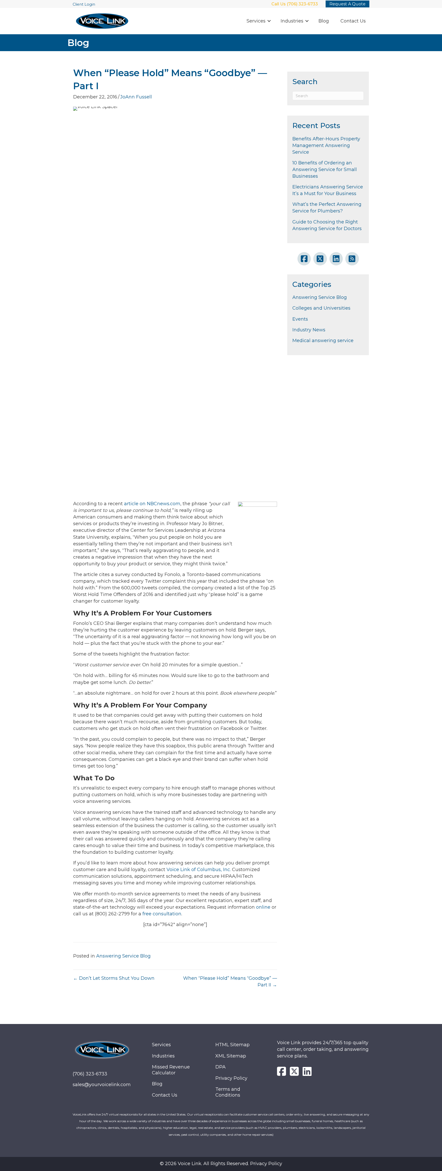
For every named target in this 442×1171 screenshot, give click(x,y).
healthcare (342, 1121)
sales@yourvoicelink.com (102, 1084)
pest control (190, 1134)
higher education (175, 1128)
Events (300, 319)
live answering (314, 1114)
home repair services (257, 1134)
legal (193, 1128)
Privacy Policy (231, 1078)
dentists (113, 1128)
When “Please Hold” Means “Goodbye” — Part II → (230, 981)
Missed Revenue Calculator (171, 1070)
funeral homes (322, 1121)
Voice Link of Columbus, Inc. (199, 869)
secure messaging (346, 1114)
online (263, 907)
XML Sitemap (230, 1056)
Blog (323, 21)
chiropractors (86, 1128)
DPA (220, 1067)
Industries (292, 21)
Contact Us (353, 21)
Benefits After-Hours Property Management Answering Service (326, 145)
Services (256, 21)
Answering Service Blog (123, 956)
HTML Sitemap (232, 1045)
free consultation (161, 914)
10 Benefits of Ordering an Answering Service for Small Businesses (324, 169)
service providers (233, 1128)
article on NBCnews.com (152, 503)
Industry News (308, 330)
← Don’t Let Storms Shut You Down (113, 978)
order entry (294, 1114)
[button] (269, 21)
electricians (307, 1128)
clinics (102, 1128)
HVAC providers (269, 1128)
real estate (205, 1128)
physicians (152, 1128)
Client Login (84, 4)
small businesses (298, 1121)
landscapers (342, 1128)
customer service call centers (263, 1114)
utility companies (213, 1134)
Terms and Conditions (227, 1092)
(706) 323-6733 (90, 1074)
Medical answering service (322, 340)
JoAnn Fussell (136, 97)
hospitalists (129, 1128)
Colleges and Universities (321, 308)
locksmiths (324, 1128)
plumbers (290, 1128)
